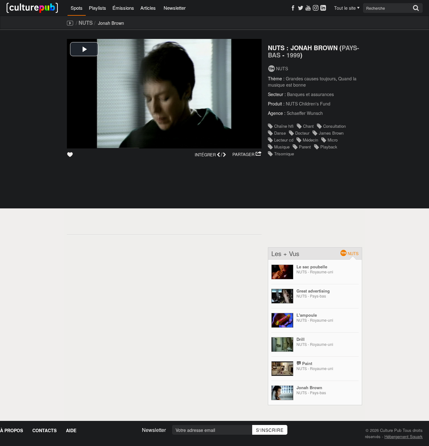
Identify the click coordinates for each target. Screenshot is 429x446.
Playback (328, 147)
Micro (333, 140)
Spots (77, 7)
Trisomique (284, 154)
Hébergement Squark (403, 436)
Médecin (310, 140)
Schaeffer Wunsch (305, 113)
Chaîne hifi (284, 126)
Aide (71, 430)
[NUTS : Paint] (282, 368)
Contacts (44, 430)
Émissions (123, 7)
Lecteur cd (283, 140)
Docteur (302, 133)
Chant (308, 126)
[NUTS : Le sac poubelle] (282, 272)
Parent (305, 147)
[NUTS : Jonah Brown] (282, 392)
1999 (293, 55)
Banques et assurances (310, 94)
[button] (247, 154)
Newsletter (175, 7)
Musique (282, 147)
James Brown (331, 133)
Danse (280, 133)
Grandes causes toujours (311, 78)
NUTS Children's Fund (308, 103)
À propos (11, 430)
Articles (148, 7)
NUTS (86, 22)
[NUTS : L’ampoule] (282, 320)
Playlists (97, 7)
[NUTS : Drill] (282, 344)
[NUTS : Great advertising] (282, 296)
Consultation (334, 126)
